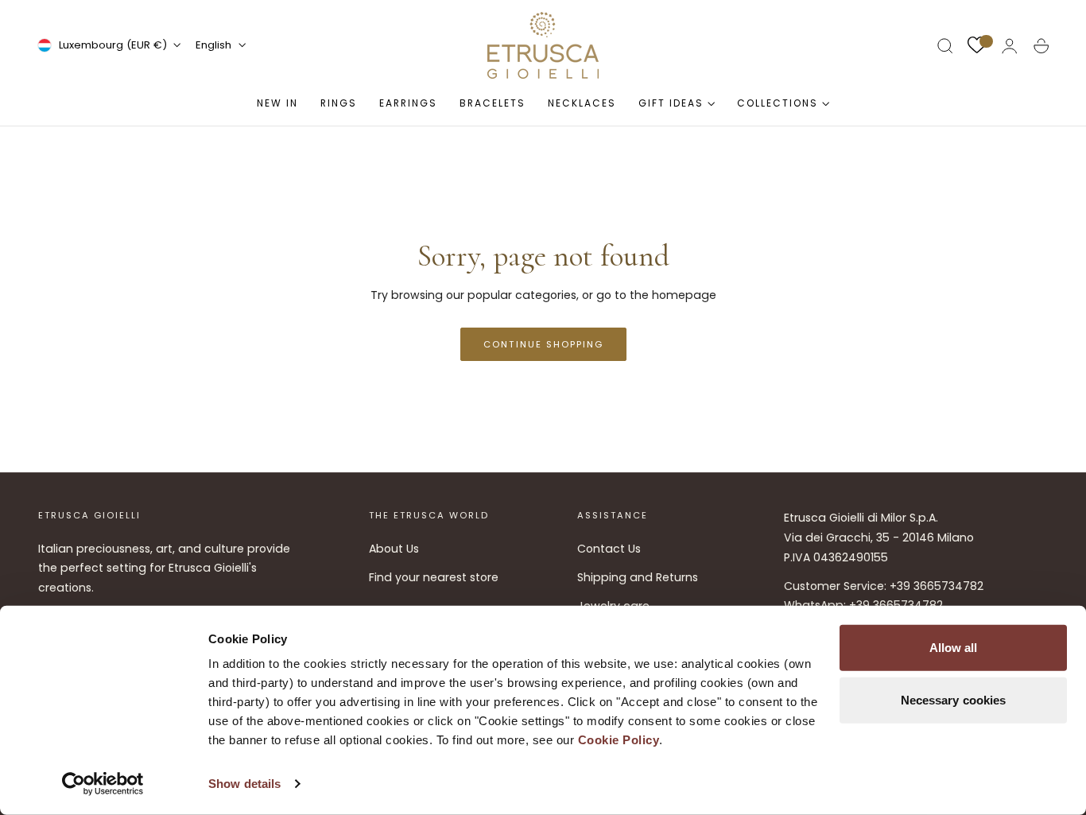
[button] (945, 46)
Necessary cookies (953, 699)
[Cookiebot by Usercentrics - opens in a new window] (103, 784)
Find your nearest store (433, 577)
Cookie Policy (619, 740)
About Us (394, 549)
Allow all (953, 647)
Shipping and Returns (637, 577)
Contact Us (609, 549)
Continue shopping (543, 344)
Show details (244, 783)
